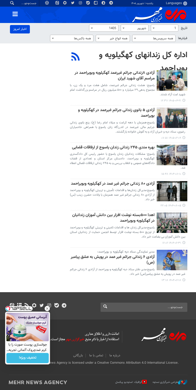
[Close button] (47, 308)
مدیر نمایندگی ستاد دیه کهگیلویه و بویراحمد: (126, 251)
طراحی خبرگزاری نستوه (165, 382)
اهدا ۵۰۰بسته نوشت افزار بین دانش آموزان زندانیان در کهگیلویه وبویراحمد (113, 218)
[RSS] (75, 57)
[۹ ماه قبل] (172, 155)
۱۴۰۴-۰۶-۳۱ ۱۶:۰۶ (171, 243)
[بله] (56, 306)
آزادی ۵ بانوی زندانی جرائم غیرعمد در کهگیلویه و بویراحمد (116, 113)
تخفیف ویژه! (27, 358)
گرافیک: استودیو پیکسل (128, 382)
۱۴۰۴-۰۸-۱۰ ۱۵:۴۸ (171, 174)
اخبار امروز (20, 29)
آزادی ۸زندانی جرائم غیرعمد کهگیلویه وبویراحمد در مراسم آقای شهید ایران (115, 76)
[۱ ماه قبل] (172, 80)
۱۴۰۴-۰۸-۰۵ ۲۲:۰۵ (171, 206)
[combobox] (164, 28)
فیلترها (182, 38)
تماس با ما (96, 355)
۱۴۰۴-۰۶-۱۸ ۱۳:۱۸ (171, 280)
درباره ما (114, 355)
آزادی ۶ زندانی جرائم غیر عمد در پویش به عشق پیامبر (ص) (113, 260)
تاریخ (184, 28)
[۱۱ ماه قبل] (172, 222)
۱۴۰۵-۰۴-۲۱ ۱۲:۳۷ (171, 101)
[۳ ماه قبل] (172, 118)
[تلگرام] (64, 306)
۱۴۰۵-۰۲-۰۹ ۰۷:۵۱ (171, 138)
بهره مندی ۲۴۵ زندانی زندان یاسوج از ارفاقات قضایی (113, 148)
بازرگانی (78, 355)
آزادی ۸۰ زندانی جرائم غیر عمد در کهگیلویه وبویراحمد (113, 184)
